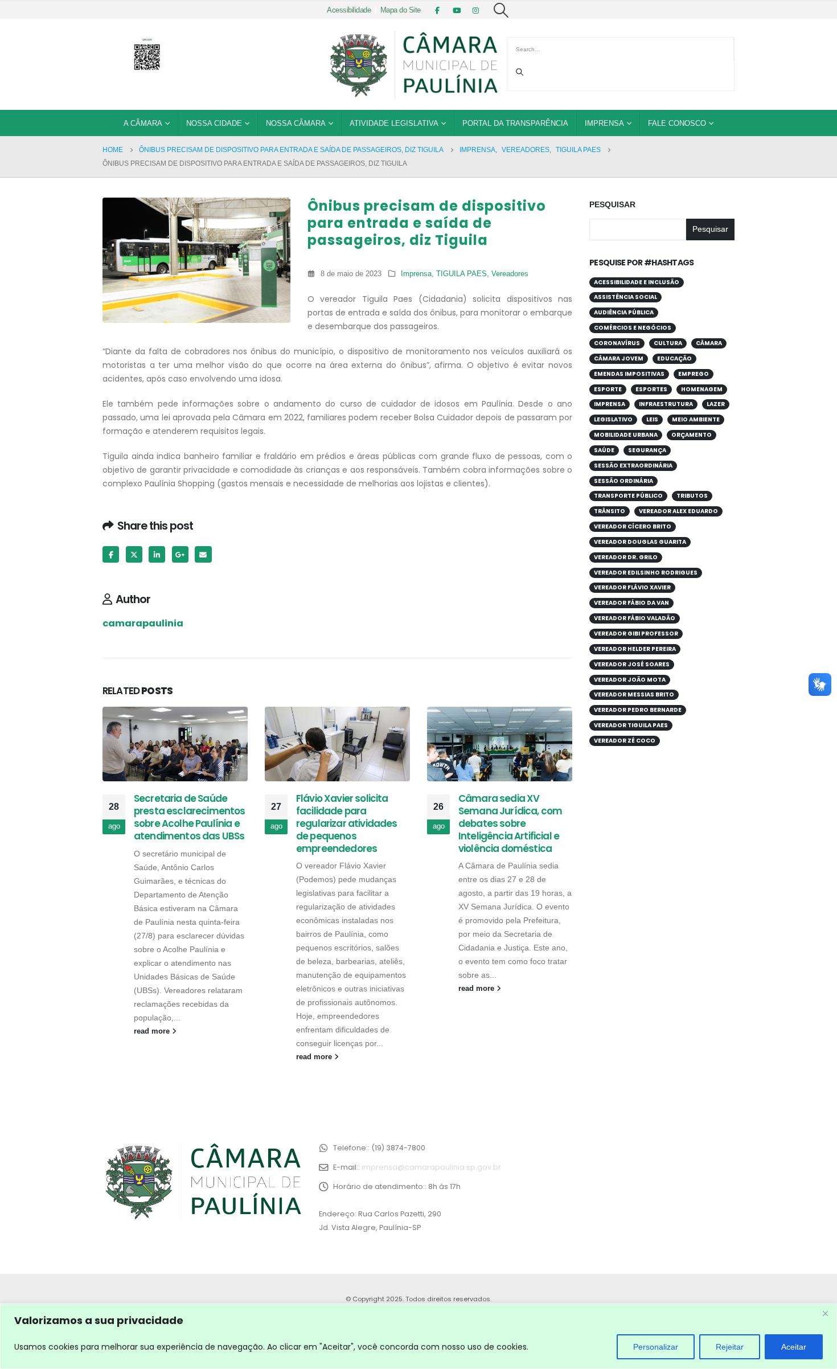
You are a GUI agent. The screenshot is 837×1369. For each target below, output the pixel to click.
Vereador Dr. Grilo (626, 557)
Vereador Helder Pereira (635, 649)
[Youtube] (457, 10)
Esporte (608, 389)
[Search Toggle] (501, 10)
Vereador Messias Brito (634, 694)
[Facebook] (437, 10)
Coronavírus (617, 343)
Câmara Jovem (618, 358)
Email (203, 554)
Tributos (692, 495)
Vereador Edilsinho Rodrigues (646, 572)
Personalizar (655, 1346)
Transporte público (628, 495)
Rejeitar (730, 1346)
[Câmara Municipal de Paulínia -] (412, 64)
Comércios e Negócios (632, 327)
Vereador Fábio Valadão (634, 618)
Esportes (651, 389)
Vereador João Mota (630, 679)
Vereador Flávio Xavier (632, 587)
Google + (180, 554)
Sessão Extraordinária (633, 465)
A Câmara (143, 123)
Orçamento (691, 435)
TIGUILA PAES (461, 274)
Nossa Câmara (296, 123)
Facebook (110, 554)
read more (153, 1031)
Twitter (134, 554)
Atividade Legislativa (394, 123)
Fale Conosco (677, 123)
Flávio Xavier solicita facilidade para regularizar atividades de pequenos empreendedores (346, 823)
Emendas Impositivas (629, 374)
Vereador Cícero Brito (632, 526)
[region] (418, 1336)
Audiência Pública (624, 312)
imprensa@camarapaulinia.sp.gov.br (431, 1167)
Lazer (716, 404)
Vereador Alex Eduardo (678, 511)
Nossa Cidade (214, 123)
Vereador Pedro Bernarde (638, 710)
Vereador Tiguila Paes (631, 725)
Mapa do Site (400, 10)
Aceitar (793, 1346)
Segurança (647, 450)
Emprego (693, 374)
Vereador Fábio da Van (631, 603)
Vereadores (509, 274)
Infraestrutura (666, 404)
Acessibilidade (349, 10)
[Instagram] (476, 10)
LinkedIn (157, 554)
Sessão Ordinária (623, 481)
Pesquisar (612, 204)
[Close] (825, 1313)
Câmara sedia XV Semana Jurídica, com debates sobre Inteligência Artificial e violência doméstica (510, 823)
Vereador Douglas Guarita (640, 542)
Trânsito (609, 511)
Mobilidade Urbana (626, 435)
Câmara (709, 343)
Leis (652, 419)
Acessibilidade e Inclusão (636, 282)
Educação (674, 358)
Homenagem (702, 389)
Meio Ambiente (696, 419)
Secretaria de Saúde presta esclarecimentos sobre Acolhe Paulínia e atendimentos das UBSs (189, 817)
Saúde (604, 450)
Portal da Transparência (515, 123)
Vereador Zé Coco (624, 740)
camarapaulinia (142, 623)
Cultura (668, 343)
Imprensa (604, 123)
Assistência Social (625, 297)
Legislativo (613, 419)
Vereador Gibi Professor (636, 633)
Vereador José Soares (632, 664)
